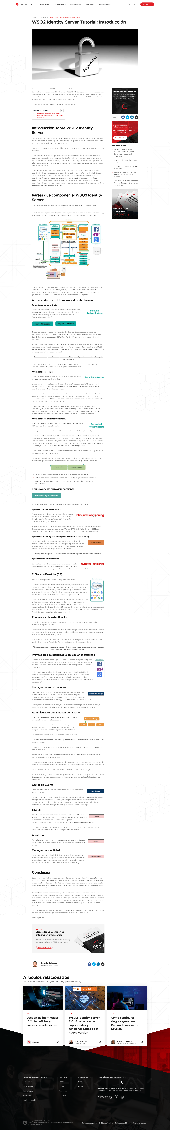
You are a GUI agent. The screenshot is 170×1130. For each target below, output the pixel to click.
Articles (43, 18)
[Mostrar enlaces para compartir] (57, 1042)
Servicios (90, 4)
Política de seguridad (89, 1123)
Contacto (146, 4)
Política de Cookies (106, 1123)
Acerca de (63, 1091)
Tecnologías (75, 4)
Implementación (105, 4)
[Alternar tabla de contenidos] (61, 110)
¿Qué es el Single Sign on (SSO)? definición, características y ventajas (125, 175)
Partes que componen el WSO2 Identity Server (50, 115)
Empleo (62, 1086)
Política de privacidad (138, 1123)
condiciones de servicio (35, 1124)
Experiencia (60, 4)
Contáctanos (119, 137)
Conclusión (40, 117)
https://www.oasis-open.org (84, 822)
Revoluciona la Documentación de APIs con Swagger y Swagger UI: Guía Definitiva (126, 183)
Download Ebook (120, 214)
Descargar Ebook (43, 947)
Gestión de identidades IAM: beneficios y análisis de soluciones (43, 1021)
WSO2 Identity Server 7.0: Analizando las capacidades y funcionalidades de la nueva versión (84, 1025)
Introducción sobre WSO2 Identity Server (48, 113)
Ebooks (81, 1086)
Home (34, 18)
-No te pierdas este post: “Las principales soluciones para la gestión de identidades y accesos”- (68, 554)
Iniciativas (44, 4)
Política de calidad (121, 1123)
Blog (80, 1082)
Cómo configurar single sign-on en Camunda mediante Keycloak (124, 1023)
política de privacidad (64, 1122)
